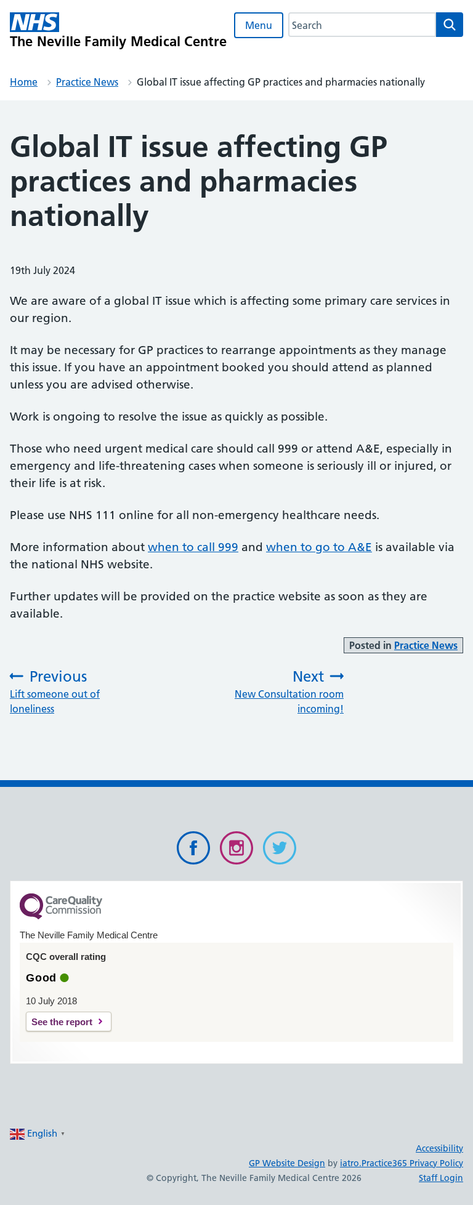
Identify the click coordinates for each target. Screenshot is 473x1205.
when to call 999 (193, 547)
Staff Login (441, 1177)
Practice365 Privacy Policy (412, 1163)
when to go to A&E (319, 547)
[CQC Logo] (61, 916)
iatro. (351, 1163)
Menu (258, 25)
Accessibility (439, 1148)
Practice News (87, 82)
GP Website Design (287, 1163)
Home (24, 82)
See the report (61, 1022)
